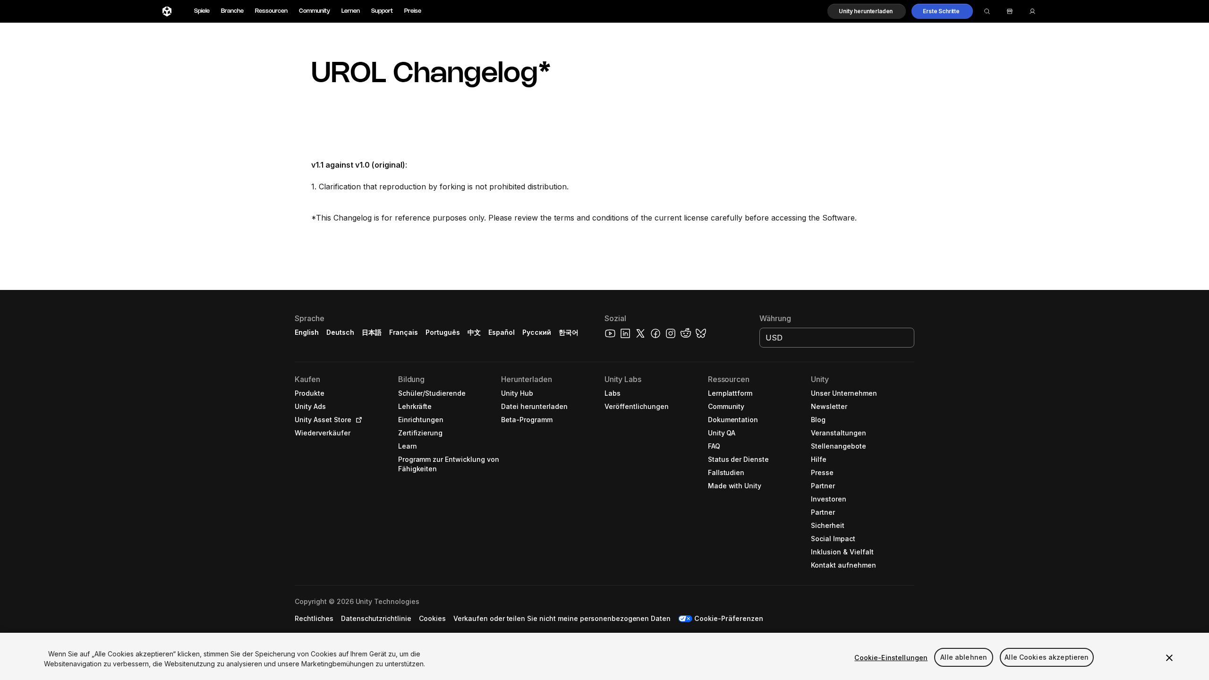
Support (382, 11)
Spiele (202, 11)
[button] (866, 11)
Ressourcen (271, 11)
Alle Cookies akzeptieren (1047, 658)
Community (314, 11)
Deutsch (340, 332)
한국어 (569, 332)
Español (501, 332)
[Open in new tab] (357, 420)
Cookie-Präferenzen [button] (728, 618)
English (307, 332)
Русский (536, 332)
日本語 (372, 332)
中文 (474, 332)
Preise (412, 11)
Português (443, 332)
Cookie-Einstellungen (891, 658)
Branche (232, 11)
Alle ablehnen (963, 658)
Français (403, 332)
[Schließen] (1169, 657)
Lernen (350, 11)
